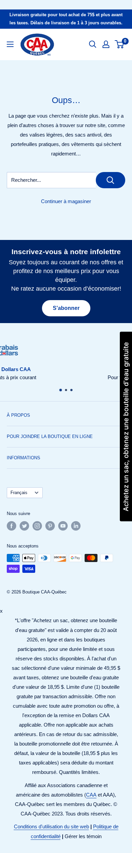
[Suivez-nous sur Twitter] (24, 526)
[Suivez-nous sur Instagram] (37, 526)
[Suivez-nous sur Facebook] (11, 526)
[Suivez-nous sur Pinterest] (50, 526)
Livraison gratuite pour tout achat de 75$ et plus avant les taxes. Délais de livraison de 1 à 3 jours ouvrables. (66, 18)
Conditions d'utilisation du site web (51, 826)
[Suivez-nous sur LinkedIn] (76, 526)
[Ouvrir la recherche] (92, 44)
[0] (119, 44)
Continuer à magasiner (66, 201)
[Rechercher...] (110, 180)
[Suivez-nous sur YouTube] (63, 526)
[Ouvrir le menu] (10, 44)
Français (18, 492)
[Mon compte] (106, 44)
